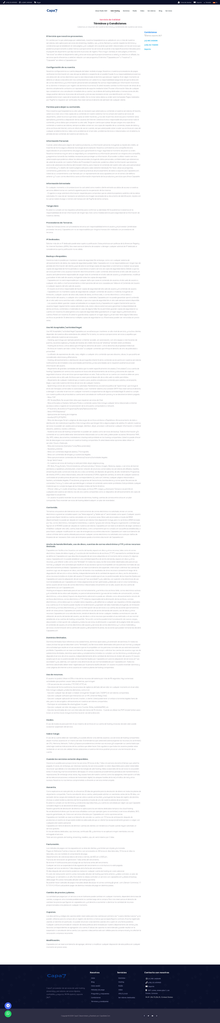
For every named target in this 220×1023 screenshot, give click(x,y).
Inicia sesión (95, 986)
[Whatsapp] (8, 1013)
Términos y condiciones (100, 1001)
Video (120, 990)
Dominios (121, 978)
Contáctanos (150, 32)
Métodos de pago (97, 990)
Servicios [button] (168, 11)
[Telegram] (8, 1005)
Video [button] (142, 11)
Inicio (93, 978)
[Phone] (4, 2)
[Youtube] (152, 1016)
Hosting (121, 982)
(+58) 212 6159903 (11, 2)
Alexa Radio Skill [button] (101, 11)
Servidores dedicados (126, 998)
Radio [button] (135, 11)
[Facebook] (144, 1016)
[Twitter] (148, 1016)
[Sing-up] (179, 2)
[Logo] (52, 11)
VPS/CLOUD (123, 994)
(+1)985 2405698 (27, 2)
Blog (93, 982)
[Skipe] (35, 2)
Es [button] (216, 2)
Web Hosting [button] (115, 11)
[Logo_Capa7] (56, 976)
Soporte (199, 2)
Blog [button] (160, 11)
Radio (120, 986)
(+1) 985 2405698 (150, 41)
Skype (39, 2)
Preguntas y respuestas (100, 994)
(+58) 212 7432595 (151, 45)
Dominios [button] (126, 11)
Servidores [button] (151, 11)
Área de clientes (186, 2)
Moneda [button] (208, 2)
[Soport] (195, 2)
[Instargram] (156, 1016)
